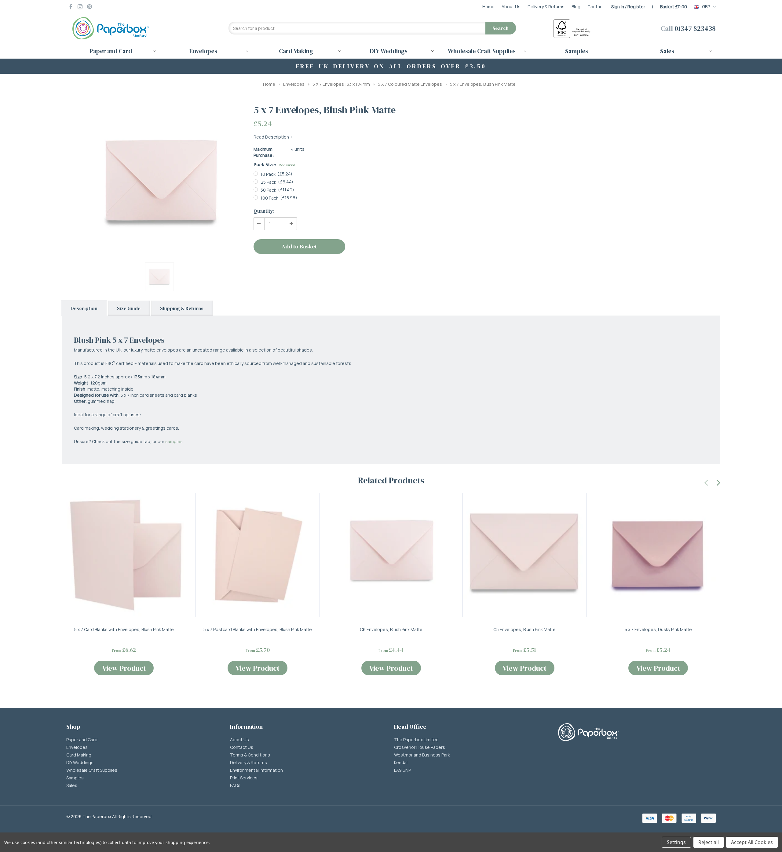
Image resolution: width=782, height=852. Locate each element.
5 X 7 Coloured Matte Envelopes (410, 84)
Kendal (400, 762)
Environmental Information (256, 770)
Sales (71, 785)
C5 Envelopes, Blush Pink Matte (524, 629)
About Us (239, 739)
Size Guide (129, 308)
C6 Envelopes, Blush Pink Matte (391, 629)
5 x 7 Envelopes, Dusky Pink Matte (658, 629)
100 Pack (269, 198)
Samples (576, 51)
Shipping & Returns (181, 308)
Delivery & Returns (248, 762)
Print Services (244, 778)
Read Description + (273, 137)
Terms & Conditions (250, 755)
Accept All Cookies (752, 842)
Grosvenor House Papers (419, 747)
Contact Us (241, 747)
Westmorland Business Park (422, 755)
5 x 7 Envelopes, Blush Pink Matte (483, 84)
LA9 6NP (402, 770)
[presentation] (706, 481)
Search (500, 28)
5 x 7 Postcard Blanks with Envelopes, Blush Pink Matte (257, 629)
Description (84, 308)
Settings (676, 842)
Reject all (708, 842)
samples (174, 441)
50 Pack (268, 190)
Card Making (78, 755)
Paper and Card (81, 739)
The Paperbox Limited (416, 739)
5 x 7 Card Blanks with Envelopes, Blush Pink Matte (124, 629)
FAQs (235, 785)
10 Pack (268, 174)
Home (269, 84)
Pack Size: (274, 164)
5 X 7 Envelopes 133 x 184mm (341, 84)
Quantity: (264, 211)
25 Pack (268, 182)
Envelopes (294, 84)
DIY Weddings (79, 762)
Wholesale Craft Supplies (91, 770)
